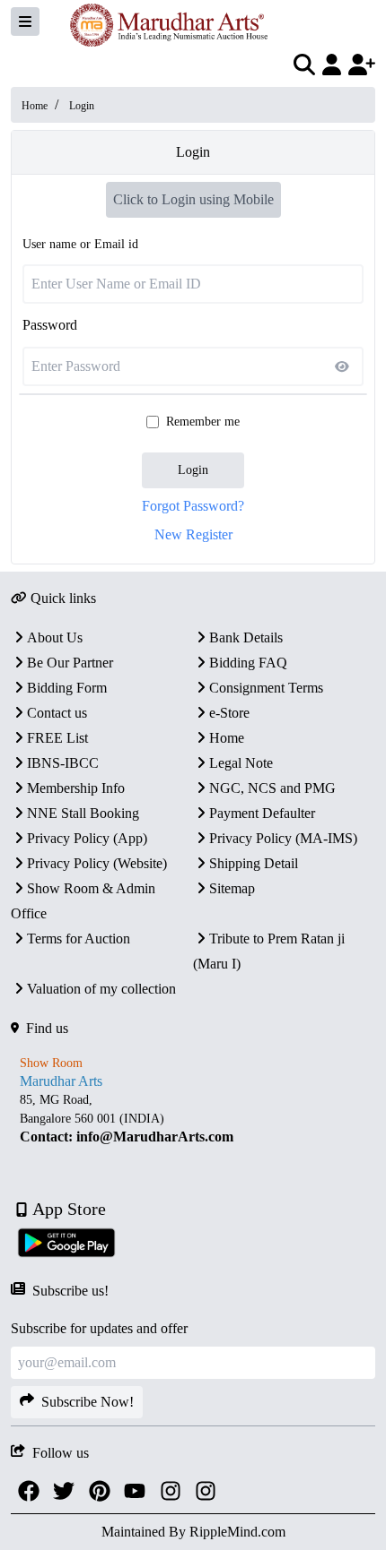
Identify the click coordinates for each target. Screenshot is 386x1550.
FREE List (57, 737)
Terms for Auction (78, 938)
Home (35, 105)
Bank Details (246, 637)
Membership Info (76, 788)
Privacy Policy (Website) (97, 863)
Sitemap (232, 888)
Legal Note (241, 763)
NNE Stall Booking (83, 813)
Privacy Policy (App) (87, 838)
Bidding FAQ (248, 662)
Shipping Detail (253, 863)
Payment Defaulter (262, 813)
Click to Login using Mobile (193, 199)
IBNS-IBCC (63, 763)
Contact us (57, 712)
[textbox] (193, 1118)
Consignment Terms (266, 687)
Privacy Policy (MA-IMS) (283, 838)
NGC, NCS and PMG (272, 788)
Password (49, 324)
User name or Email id (80, 244)
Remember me (203, 421)
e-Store (229, 712)
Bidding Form (67, 687)
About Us (55, 637)
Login (193, 470)
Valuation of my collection (101, 988)
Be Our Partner (70, 662)
